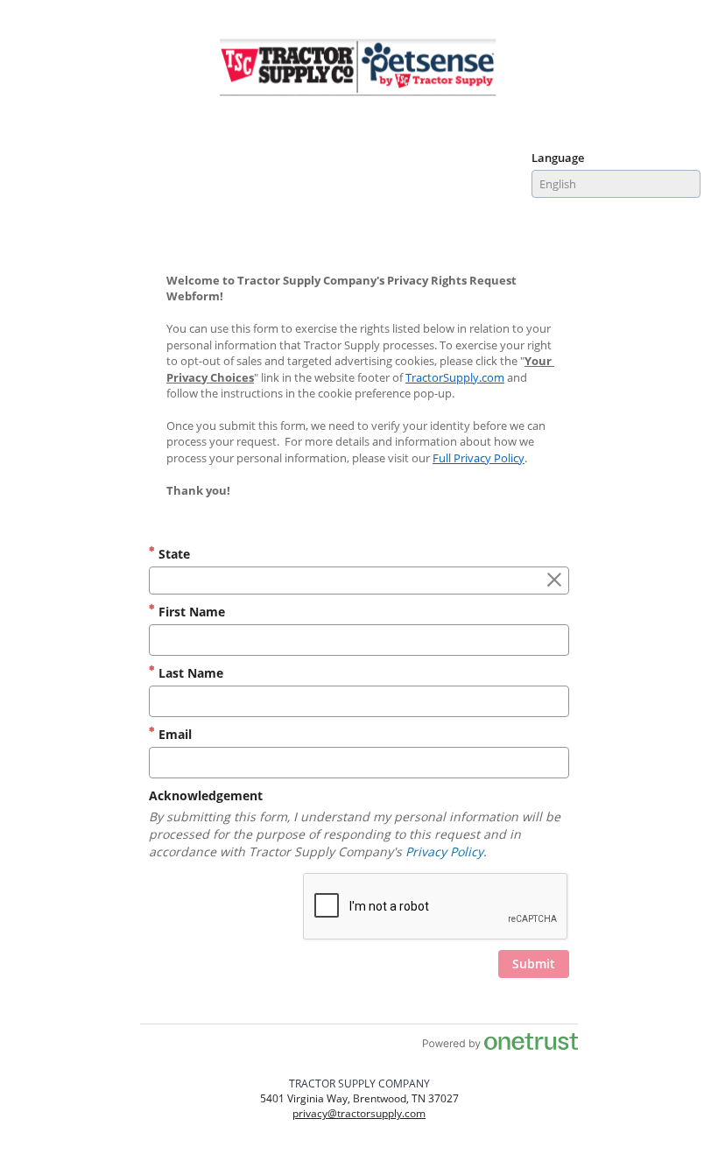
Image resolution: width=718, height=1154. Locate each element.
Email (173, 734)
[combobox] (615, 184)
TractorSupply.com (454, 377)
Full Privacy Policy (478, 458)
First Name (190, 611)
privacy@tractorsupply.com (359, 1113)
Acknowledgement (206, 795)
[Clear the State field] (554, 580)
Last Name (189, 673)
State (172, 553)
